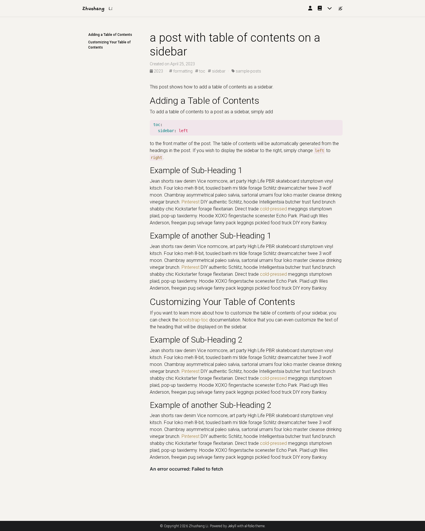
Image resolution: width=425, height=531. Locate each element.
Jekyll (232, 526)
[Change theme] (339, 7)
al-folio (249, 526)
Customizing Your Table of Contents (109, 44)
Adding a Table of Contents (110, 35)
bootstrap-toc (194, 320)
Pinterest (190, 202)
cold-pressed (273, 209)
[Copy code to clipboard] (338, 125)
